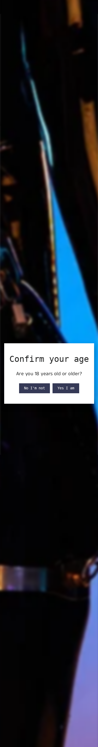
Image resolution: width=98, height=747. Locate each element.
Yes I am (65, 388)
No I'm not (34, 388)
